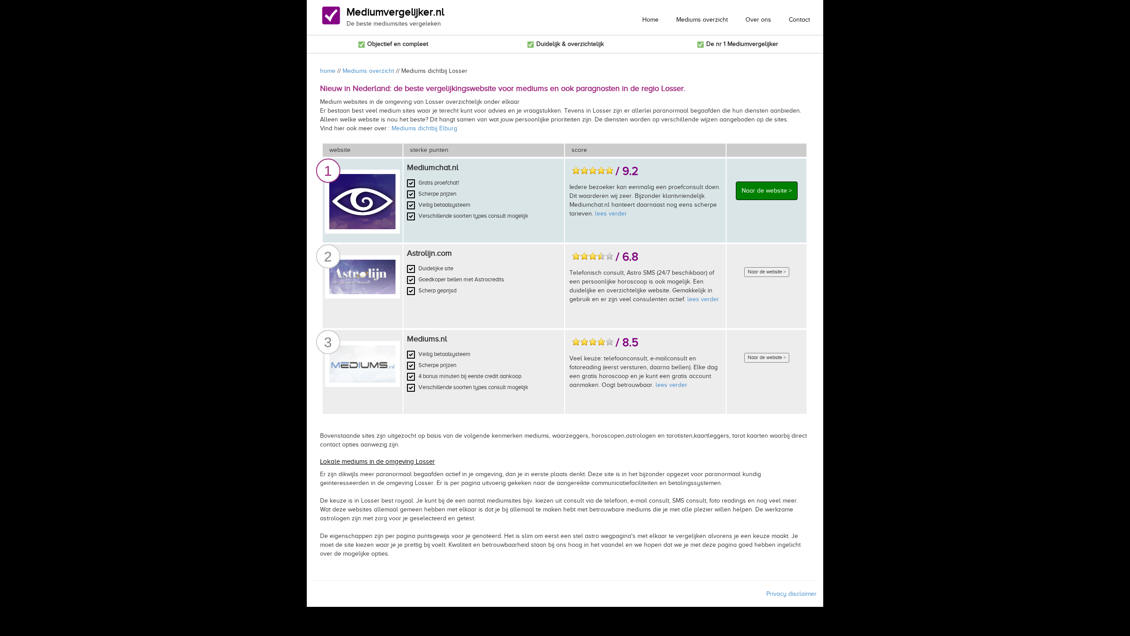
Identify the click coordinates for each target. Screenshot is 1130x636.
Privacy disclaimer (791, 594)
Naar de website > (767, 190)
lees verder (611, 213)
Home (650, 19)
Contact (799, 19)
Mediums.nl (427, 338)
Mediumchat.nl (433, 167)
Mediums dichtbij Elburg (424, 128)
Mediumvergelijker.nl (395, 12)
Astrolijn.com (429, 253)
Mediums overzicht (702, 19)
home (327, 71)
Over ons (758, 19)
